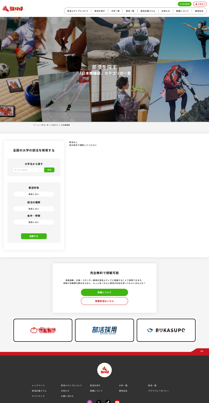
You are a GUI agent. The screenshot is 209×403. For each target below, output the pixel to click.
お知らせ (165, 10)
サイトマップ (38, 396)
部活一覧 (130, 10)
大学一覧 (115, 10)
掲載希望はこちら (104, 301)
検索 (49, 170)
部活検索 (186, 4)
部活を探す (99, 10)
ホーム (36, 125)
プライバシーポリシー (158, 390)
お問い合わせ (67, 396)
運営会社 (199, 10)
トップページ (38, 385)
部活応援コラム (148, 10)
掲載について (182, 10)
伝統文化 (54, 125)
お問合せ (201, 4)
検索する (34, 236)
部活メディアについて (77, 10)
